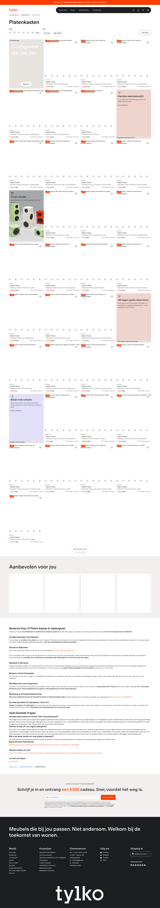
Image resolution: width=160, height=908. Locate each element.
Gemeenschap (84, 10)
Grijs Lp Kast (40, 745)
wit (54, 650)
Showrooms (97, 10)
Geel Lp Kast (59, 745)
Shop (72, 10)
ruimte (62, 632)
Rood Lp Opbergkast (72, 745)
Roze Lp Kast (49, 745)
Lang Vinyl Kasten (71, 753)
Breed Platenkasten (57, 753)
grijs (61, 650)
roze (65, 650)
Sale (16, 761)
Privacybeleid (110, 806)
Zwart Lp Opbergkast (27, 745)
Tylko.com (13, 767)
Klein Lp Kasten (96, 753)
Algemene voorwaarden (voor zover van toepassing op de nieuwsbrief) (87, 806)
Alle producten (26, 767)
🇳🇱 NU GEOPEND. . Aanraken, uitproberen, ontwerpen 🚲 (80, 2)
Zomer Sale (62, 10)
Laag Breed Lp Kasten (41, 753)
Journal (11, 761)
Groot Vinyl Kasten (15, 753)
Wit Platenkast (14, 745)
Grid (48, 33)
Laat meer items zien (80, 549)
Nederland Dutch (140, 854)
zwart (58, 650)
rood (72, 650)
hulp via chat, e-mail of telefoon (121, 697)
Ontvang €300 (108, 797)
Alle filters (145, 33)
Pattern (59, 33)
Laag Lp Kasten (28, 753)
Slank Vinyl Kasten (84, 753)
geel (69, 650)
